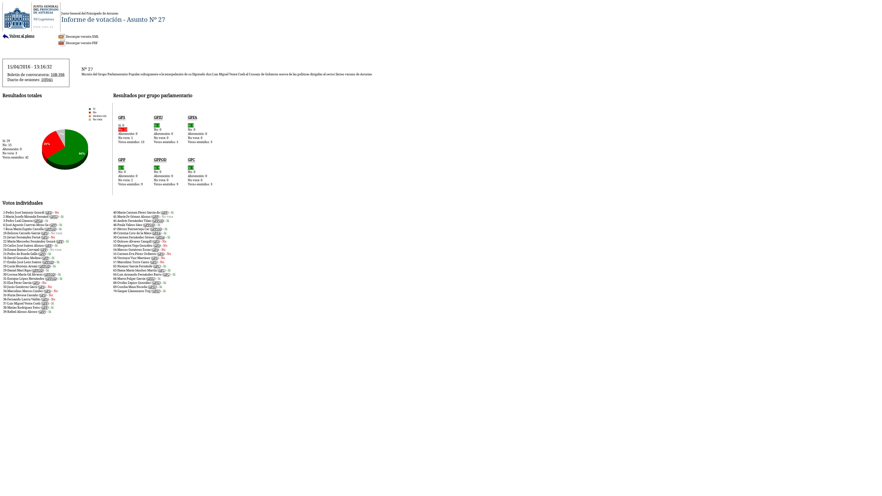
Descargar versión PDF (81, 43)
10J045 (47, 79)
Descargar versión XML (82, 36)
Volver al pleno (21, 36)
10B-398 (58, 74)
